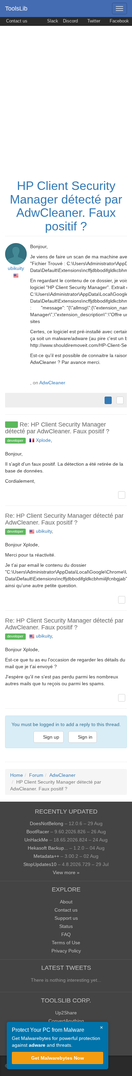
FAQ (66, 934)
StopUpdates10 (40, 864)
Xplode (43, 440)
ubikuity (16, 268)
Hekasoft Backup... (48, 848)
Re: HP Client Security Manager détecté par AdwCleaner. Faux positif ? (57, 428)
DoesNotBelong (46, 823)
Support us (66, 918)
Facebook (118, 21)
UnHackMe (36, 839)
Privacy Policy (66, 950)
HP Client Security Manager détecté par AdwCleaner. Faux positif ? (66, 206)
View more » (66, 872)
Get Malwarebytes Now (57, 1058)
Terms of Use (66, 942)
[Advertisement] (66, 95)
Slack (52, 21)
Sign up (50, 737)
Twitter (93, 21)
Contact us (16, 21)
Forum (36, 775)
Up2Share (66, 1012)
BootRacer (37, 831)
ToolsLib (16, 8)
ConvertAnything (66, 1021)
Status (66, 926)
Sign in (84, 737)
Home (16, 775)
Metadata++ (46, 856)
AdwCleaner (52, 382)
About (66, 901)
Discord (70, 21)
